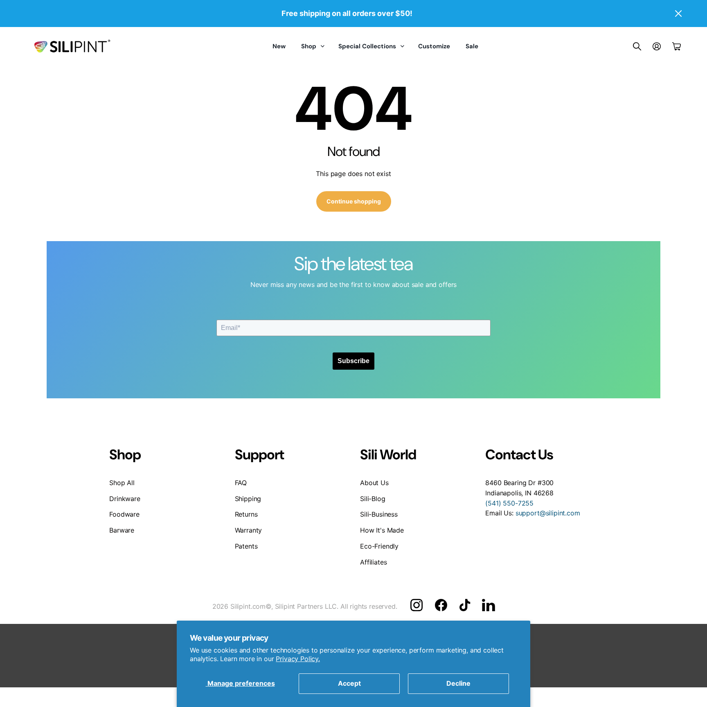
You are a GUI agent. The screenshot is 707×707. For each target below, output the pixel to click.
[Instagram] (416, 605)
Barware (121, 530)
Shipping (248, 499)
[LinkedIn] (488, 605)
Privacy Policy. (298, 659)
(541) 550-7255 (509, 503)
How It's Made (382, 530)
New (279, 46)
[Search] (637, 46)
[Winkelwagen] (676, 46)
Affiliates (373, 562)
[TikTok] (464, 605)
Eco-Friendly (379, 546)
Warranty (248, 530)
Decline (458, 683)
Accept (349, 683)
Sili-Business (379, 514)
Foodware (124, 514)
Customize (434, 46)
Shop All (122, 483)
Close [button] (678, 13)
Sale (472, 46)
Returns (246, 514)
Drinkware (124, 499)
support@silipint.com (548, 513)
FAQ (241, 483)
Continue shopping (353, 201)
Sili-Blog (372, 499)
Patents (246, 546)
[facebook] (441, 605)
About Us (374, 483)
